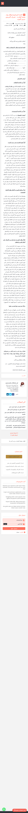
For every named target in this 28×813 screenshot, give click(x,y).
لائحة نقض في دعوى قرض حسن (16, 406)
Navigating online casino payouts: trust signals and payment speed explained (15, 497)
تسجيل (17, 532)
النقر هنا (11, 441)
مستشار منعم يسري (19, 23)
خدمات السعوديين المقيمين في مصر (15, 463)
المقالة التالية (14, 435)
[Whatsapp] (4, 809)
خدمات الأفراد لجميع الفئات (17, 472)
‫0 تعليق (14, 25)
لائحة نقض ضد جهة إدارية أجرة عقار (16, 409)
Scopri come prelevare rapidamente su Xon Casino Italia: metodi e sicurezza (14, 492)
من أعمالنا (22, 25)
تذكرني (21, 532)
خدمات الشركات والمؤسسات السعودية (15, 469)
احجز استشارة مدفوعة (20, 810)
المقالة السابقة (13, 433)
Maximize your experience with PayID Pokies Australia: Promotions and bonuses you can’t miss (14, 487)
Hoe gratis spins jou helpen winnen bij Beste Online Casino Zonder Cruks (14, 507)
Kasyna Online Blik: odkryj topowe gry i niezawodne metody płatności (15, 502)
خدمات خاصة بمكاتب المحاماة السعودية (15, 466)
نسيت (5, 524)
